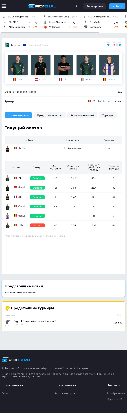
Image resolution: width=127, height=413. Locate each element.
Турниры (107, 115)
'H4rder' (106, 101)
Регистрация (95, 6)
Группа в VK (114, 399)
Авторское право (66, 393)
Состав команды (18, 115)
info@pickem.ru (116, 393)
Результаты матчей (82, 115)
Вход (119, 6)
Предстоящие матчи (49, 115)
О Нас (5, 393)
